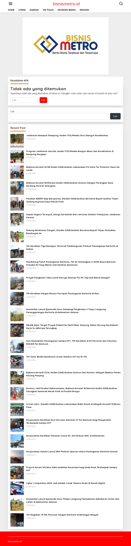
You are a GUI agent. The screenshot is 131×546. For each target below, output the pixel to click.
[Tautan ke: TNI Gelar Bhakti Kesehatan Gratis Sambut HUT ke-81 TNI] (17, 361)
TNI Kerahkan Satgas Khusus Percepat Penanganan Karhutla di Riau (62, 293)
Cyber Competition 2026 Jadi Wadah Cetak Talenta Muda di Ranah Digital (65, 483)
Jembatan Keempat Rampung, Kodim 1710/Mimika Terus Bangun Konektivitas (67, 135)
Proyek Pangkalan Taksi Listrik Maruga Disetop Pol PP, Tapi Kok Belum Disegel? (68, 277)
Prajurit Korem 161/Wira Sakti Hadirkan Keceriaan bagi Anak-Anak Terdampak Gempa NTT (71, 468)
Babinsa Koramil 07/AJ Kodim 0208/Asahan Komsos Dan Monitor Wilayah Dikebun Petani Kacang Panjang (73, 374)
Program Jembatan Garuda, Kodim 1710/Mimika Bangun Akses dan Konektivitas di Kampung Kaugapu (69, 152)
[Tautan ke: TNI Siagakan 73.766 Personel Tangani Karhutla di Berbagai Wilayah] (17, 519)
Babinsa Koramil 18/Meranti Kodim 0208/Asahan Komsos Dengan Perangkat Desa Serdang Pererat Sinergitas (69, 184)
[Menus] (10, 3)
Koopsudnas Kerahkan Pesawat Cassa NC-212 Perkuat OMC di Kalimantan (65, 435)
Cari (12, 111)
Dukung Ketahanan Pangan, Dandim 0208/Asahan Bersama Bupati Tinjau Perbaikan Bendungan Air (71, 231)
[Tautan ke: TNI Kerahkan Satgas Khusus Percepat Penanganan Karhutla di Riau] (17, 298)
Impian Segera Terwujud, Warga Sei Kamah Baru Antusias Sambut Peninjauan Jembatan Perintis (73, 216)
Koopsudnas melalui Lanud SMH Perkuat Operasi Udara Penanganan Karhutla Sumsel (72, 451)
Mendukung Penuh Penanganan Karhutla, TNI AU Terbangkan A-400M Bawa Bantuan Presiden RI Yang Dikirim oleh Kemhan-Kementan (71, 263)
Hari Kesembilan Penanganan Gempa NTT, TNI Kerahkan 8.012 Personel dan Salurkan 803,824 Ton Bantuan (71, 342)
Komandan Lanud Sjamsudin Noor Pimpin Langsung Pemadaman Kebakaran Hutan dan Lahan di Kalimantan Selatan (72, 500)
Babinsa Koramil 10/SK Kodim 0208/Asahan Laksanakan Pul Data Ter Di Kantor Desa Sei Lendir (72, 168)
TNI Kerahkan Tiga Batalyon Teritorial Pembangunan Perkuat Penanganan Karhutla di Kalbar (72, 247)
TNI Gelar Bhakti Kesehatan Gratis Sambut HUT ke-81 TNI (56, 356)
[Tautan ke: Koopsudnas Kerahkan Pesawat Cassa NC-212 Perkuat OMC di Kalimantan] (17, 440)
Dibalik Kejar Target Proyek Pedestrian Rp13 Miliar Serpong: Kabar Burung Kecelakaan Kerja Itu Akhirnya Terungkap (72, 326)
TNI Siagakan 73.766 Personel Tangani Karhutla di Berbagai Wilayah (62, 514)
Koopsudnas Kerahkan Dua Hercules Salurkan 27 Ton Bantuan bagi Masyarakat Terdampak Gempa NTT (68, 421)
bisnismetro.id (66, 4)
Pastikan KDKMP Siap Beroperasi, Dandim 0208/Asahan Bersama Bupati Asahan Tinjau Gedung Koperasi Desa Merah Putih (72, 200)
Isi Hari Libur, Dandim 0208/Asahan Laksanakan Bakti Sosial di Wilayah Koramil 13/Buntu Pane (73, 405)
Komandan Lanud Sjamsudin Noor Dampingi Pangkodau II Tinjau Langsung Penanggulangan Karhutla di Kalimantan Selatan (66, 310)
